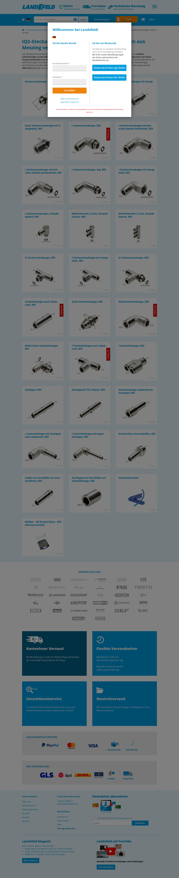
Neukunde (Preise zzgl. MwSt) (109, 67)
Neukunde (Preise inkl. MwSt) (109, 77)
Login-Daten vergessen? (69, 102)
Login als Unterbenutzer (69, 99)
